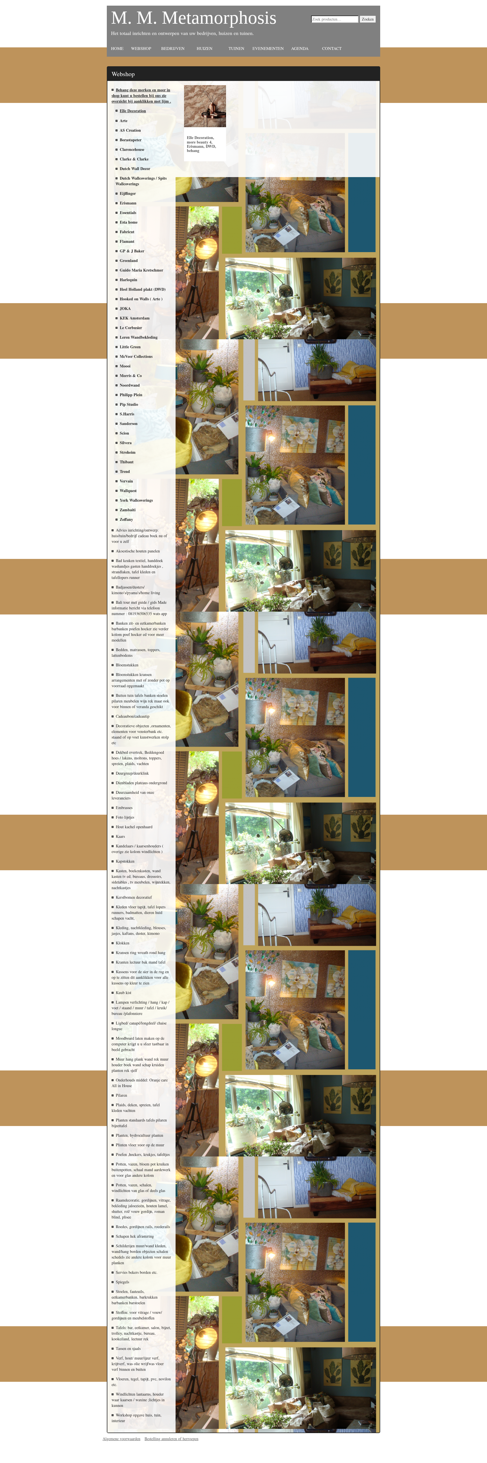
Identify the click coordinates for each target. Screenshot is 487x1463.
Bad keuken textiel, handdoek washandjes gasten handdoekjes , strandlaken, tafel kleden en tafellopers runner (137, 569)
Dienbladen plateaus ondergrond (141, 782)
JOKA (125, 308)
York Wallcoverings (136, 500)
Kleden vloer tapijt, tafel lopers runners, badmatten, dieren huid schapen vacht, (138, 912)
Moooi (125, 366)
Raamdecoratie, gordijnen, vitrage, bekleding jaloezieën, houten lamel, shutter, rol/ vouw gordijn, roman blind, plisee (141, 1208)
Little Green (130, 347)
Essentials (128, 212)
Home (117, 48)
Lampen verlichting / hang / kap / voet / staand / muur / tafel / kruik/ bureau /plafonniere (140, 1007)
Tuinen (236, 48)
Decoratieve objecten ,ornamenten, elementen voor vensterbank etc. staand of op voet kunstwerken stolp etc (141, 734)
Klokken (122, 943)
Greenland (129, 260)
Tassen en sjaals (128, 1348)
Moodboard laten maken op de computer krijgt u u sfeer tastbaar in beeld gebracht (140, 1043)
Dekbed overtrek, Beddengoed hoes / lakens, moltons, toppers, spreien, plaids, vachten (138, 758)
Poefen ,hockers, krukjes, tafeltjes (143, 1154)
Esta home (129, 222)
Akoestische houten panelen (138, 551)
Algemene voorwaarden (121, 1438)
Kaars (120, 836)
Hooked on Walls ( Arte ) (141, 299)
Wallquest (128, 490)
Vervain (126, 481)
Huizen (204, 48)
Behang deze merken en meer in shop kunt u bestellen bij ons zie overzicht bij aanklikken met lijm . (141, 95)
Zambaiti (128, 510)
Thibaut (127, 462)
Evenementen (268, 48)
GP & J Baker (132, 251)
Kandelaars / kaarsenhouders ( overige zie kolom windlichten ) (137, 848)
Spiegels (122, 1281)
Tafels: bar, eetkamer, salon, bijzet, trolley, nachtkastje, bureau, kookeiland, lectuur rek (141, 1333)
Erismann (128, 203)
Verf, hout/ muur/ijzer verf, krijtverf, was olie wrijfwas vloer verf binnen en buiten (138, 1363)
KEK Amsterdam (135, 318)
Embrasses (124, 807)
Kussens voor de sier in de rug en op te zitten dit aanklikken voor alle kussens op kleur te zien (140, 977)
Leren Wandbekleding (139, 337)
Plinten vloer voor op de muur (140, 1144)
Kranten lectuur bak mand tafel (140, 962)
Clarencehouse (132, 149)
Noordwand (130, 385)
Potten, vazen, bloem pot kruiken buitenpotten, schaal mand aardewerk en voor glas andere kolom (141, 1169)
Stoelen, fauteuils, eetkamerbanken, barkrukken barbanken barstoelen (135, 1297)
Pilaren (121, 1095)
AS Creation (130, 130)
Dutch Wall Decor (135, 168)
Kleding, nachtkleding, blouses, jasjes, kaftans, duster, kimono (139, 930)
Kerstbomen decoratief (134, 897)
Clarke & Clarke (134, 159)
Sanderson (129, 423)
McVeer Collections (136, 356)
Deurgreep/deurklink (132, 773)
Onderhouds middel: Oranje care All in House (140, 1082)
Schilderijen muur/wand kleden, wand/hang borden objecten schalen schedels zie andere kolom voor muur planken (141, 1254)
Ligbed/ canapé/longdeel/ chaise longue (139, 1025)
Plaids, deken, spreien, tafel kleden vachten (136, 1107)
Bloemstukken (127, 664)
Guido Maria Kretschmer (141, 270)
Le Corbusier (131, 328)
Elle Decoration (133, 111)
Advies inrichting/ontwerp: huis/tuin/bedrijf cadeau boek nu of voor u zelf (139, 535)
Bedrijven (173, 48)
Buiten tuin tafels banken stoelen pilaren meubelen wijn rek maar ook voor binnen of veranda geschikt (140, 701)
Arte (123, 121)
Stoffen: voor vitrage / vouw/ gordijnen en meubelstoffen (137, 1315)
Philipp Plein (131, 395)
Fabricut (127, 232)
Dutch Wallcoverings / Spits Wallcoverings (141, 181)
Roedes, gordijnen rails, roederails (143, 1226)
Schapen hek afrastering (135, 1236)
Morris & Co (131, 375)
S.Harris (127, 414)
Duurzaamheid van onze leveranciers (133, 795)
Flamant (127, 241)
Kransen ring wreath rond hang (140, 952)
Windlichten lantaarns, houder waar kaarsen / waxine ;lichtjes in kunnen (138, 1399)
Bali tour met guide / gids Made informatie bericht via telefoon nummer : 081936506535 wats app (139, 608)
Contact (332, 48)
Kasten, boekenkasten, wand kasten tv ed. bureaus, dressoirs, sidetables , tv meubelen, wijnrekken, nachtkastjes (141, 879)
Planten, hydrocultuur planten (139, 1135)
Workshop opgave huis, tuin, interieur (136, 1417)
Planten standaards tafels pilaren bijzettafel (139, 1122)
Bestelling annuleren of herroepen (171, 1438)
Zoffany (126, 519)
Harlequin (128, 280)
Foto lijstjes (125, 817)
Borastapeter (130, 140)
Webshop (141, 48)
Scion (124, 433)
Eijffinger (128, 193)
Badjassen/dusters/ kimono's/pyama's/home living (136, 589)
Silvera (126, 443)
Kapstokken (125, 861)
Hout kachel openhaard (134, 826)
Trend (125, 471)
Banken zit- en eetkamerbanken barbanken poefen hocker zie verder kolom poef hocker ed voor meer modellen (140, 631)
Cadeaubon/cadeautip (132, 716)
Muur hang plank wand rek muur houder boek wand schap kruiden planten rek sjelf (140, 1064)
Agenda (300, 48)
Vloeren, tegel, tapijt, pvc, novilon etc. (141, 1381)
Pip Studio (129, 404)
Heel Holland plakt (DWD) (143, 289)
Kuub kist (123, 992)
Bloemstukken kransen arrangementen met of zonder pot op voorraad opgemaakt (141, 680)
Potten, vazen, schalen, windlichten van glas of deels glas (138, 1187)
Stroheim (128, 452)
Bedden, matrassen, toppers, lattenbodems (136, 652)
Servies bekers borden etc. (137, 1272)
